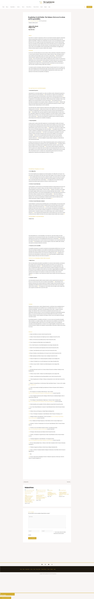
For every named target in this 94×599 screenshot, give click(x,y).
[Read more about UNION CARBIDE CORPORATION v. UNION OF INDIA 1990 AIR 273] (62, 490)
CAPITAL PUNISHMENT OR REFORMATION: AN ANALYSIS (52, 494)
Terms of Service (36, 6)
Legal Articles (36, 20)
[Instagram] (45, 564)
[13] (51, 129)
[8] (29, 353)
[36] (64, 280)
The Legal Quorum (48, 2)
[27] (64, 208)
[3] (41, 61)
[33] (49, 255)
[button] (89, 7)
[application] (8, 7)
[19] (29, 176)
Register (45, 6)
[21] (46, 179)
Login (49, 6)
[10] (29, 358)
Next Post (69, 481)
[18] (45, 146)
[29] (29, 423)
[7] (51, 100)
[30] (59, 238)
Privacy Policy (28, 6)
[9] (29, 355)
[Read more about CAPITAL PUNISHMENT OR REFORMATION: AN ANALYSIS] (50, 490)
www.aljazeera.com (33, 384)
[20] (29, 178)
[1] (55, 55)
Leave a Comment (31, 20)
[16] (37, 137)
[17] (57, 143)
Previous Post (25, 481)
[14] (29, 369)
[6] (63, 96)
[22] (50, 189)
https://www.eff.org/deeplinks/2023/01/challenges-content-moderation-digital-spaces (42, 401)
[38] (29, 456)
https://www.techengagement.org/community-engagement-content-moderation (41, 440)
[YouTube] (48, 564)
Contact (41, 6)
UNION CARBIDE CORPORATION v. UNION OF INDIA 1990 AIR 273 (64, 494)
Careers (18, 6)
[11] (36, 116)
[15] (29, 373)
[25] (52, 198)
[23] (29, 404)
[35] (31, 274)
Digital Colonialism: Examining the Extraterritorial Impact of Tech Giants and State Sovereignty (41, 497)
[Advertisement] (47, 80)
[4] (50, 64)
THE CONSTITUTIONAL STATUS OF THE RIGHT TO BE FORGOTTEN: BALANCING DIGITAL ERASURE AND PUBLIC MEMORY (30, 499)
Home (3, 6)
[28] (33, 212)
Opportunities (12, 6)
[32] (57, 252)
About (23, 6)
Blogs (7, 6)
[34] (29, 442)
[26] (45, 206)
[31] (33, 241)
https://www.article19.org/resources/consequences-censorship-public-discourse (41, 393)
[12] (48, 127)
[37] (54, 281)
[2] (32, 58)
